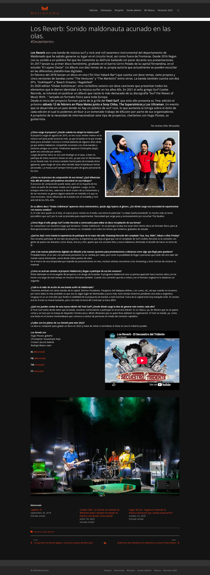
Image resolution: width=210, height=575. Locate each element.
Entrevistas (119, 570)
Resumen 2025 (170, 570)
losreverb (39, 364)
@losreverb (39, 351)
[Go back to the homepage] (45, 10)
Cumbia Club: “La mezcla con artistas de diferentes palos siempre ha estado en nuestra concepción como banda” (99, 512)
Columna (37, 532)
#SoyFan (131, 570)
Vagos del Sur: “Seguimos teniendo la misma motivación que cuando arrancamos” (151, 511)
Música (157, 570)
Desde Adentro (48, 532)
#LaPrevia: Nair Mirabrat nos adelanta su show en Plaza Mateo (146, 542)
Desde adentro (144, 570)
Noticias (107, 570)
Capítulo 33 (36, 509)
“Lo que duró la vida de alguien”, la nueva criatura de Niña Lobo (63, 542)
